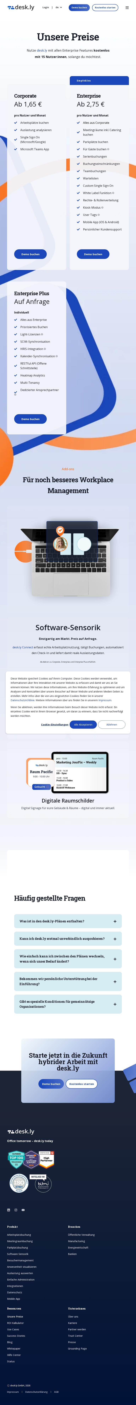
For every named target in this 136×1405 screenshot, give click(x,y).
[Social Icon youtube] (22, 1210)
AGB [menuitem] (56, 1391)
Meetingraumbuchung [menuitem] (20, 1241)
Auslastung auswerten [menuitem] (20, 1273)
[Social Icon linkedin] (9, 1210)
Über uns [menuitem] (73, 1316)
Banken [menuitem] (72, 1254)
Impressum (104, 700)
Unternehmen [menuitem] (77, 1308)
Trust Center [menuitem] (75, 1335)
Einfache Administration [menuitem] (21, 1279)
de (57, 7)
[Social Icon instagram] (15, 1210)
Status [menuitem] (11, 1361)
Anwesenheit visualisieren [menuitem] (21, 1266)
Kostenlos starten (105, 7)
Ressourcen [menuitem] (14, 1308)
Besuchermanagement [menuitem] (20, 1260)
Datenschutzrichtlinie (23, 700)
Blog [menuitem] (10, 1342)
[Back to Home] (21, 8)
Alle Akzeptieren (83, 724)
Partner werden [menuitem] (77, 1329)
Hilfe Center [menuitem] (14, 1355)
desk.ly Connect (23, 647)
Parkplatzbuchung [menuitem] (17, 1247)
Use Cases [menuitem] (13, 1329)
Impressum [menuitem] (13, 1391)
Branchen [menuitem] (74, 1227)
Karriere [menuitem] (72, 1323)
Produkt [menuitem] (12, 1227)
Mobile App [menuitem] (13, 1298)
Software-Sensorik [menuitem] (17, 1254)
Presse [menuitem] (72, 1342)
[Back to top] (7, 1398)
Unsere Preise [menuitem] (15, 1316)
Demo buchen (79, 7)
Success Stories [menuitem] (16, 1335)
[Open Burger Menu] (127, 8)
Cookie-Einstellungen (54, 724)
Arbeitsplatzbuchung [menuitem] (19, 1234)
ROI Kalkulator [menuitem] (15, 1323)
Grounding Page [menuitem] (77, 1348)
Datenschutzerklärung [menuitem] (36, 1391)
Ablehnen (111, 724)
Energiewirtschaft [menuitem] (78, 1247)
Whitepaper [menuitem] (13, 1348)
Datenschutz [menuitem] (14, 1292)
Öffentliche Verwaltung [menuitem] (81, 1234)
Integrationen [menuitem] (15, 1286)
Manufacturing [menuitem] (76, 1241)
